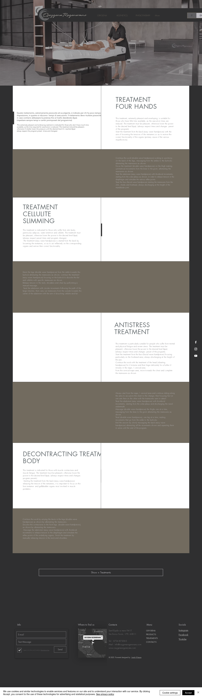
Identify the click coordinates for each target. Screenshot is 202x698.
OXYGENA (151, 630)
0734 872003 (120, 641)
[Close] (198, 692)
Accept (188, 692)
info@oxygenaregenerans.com (128, 644)
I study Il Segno (136, 657)
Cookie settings (170, 692)
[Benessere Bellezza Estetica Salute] (196, 342)
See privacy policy (105, 694)
